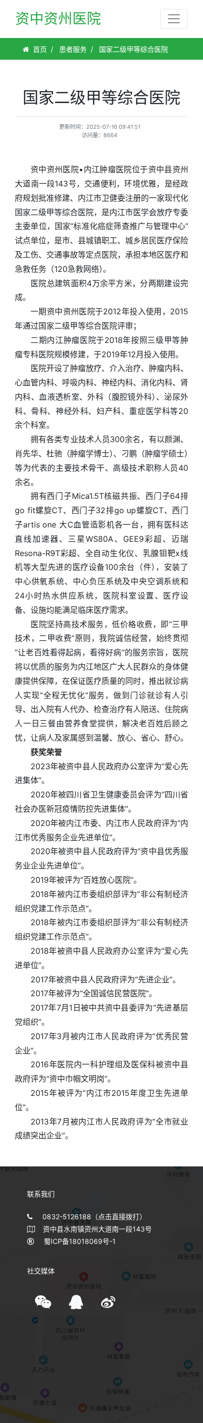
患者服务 (73, 49)
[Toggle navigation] (174, 19)
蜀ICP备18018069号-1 (80, 1241)
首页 (40, 49)
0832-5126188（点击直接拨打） (94, 1216)
